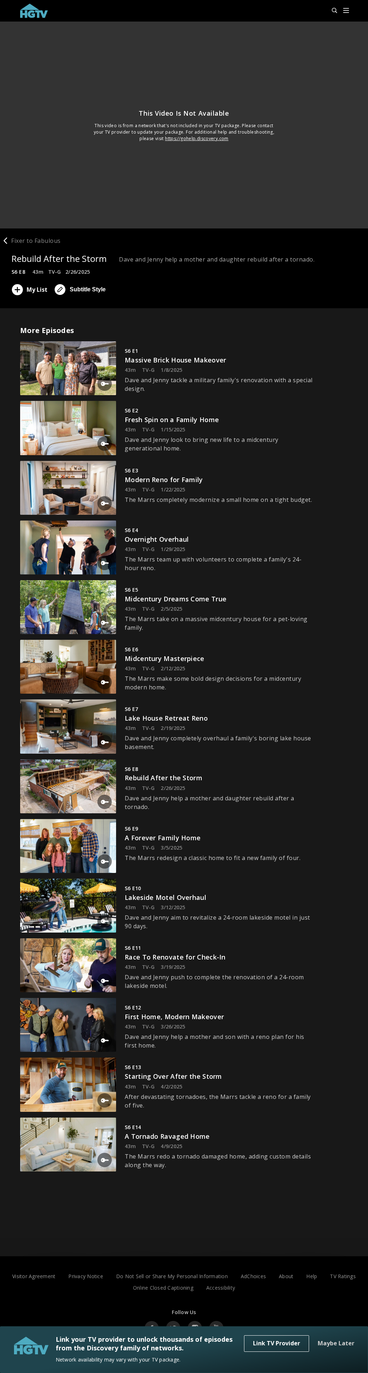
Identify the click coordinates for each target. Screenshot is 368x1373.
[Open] (346, 11)
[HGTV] (37, 11)
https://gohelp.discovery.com (197, 138)
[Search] (331, 11)
